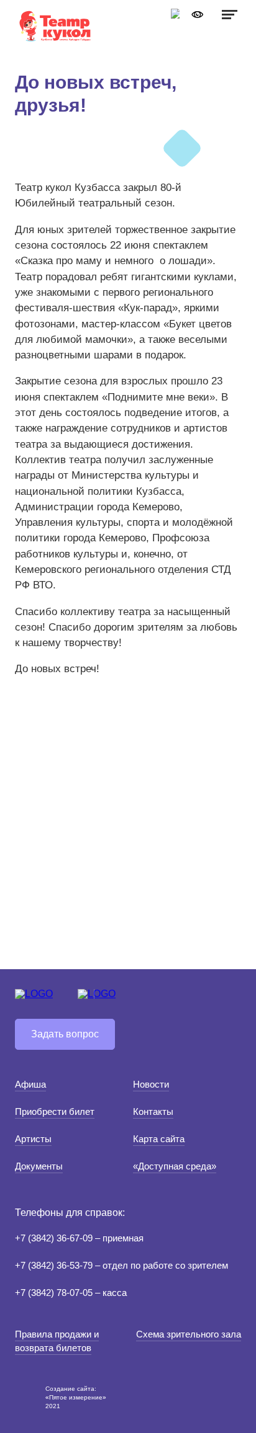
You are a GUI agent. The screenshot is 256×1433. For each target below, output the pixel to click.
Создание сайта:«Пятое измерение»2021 (75, 1397)
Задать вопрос (65, 1034)
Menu (228, 14)
